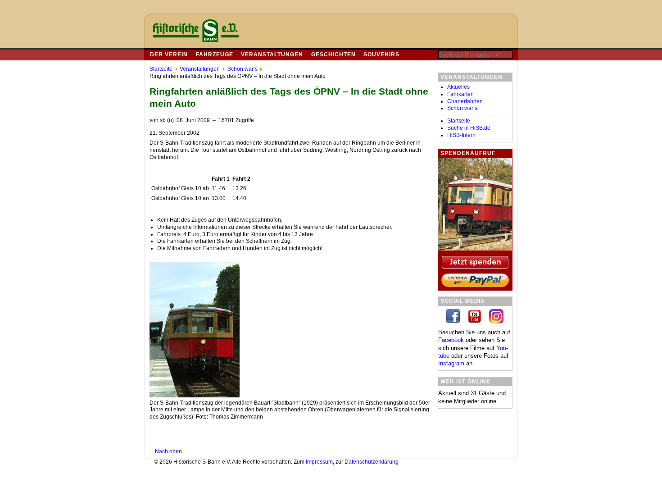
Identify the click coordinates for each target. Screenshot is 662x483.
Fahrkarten (460, 94)
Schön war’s (462, 108)
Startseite (458, 121)
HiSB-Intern (461, 135)
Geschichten (333, 54)
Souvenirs (381, 54)
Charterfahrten (465, 101)
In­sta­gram (451, 363)
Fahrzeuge (214, 54)
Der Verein (169, 54)
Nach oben (168, 451)
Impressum (319, 462)
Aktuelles (458, 87)
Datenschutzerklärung (372, 462)
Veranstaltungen (272, 54)
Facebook (451, 340)
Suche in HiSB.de (468, 128)
